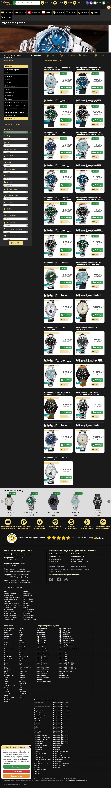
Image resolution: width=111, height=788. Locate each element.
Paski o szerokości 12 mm (61, 713)
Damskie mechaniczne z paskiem (15, 105)
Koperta (9, 162)
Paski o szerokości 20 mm (61, 729)
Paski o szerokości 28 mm (61, 741)
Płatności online (28, 601)
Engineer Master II (10, 86)
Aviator (6, 638)
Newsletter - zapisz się (11, 613)
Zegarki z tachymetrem (66, 645)
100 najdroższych (42, 628)
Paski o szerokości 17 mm (61, 723)
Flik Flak (6, 681)
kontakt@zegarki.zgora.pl (25, 554)
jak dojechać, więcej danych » (57, 566)
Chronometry (41, 632)
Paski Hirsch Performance (42, 737)
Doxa (5, 673)
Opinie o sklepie (28, 599)
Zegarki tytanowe (64, 634)
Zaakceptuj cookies (16, 766)
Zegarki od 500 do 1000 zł (66, 663)
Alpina (6, 632)
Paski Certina (38, 729)
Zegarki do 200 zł (64, 654)
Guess (6, 689)
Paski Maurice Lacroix (40, 745)
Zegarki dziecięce (42, 653)
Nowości (10, 66)
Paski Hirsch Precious (40, 739)
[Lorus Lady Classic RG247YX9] (75, 501)
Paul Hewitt (22, 659)
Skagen (21, 673)
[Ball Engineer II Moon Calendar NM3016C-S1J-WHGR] (51, 473)
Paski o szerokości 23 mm (61, 735)
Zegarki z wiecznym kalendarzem (69, 649)
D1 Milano (7, 669)
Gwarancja (7, 601)
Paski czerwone (58, 755)
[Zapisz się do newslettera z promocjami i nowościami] (109, 7)
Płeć (8, 136)
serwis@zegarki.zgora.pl (24, 571)
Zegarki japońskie (42, 657)
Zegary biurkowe (64, 677)
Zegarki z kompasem (65, 642)
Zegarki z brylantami (65, 636)
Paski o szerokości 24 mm (61, 737)
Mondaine (22, 649)
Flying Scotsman (10, 92)
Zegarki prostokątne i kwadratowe (43, 678)
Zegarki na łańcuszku (43, 669)
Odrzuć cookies (16, 771)
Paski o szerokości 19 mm (61, 727)
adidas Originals (9, 628)
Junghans (7, 699)
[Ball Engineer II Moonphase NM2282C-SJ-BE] (51, 148)
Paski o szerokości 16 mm (61, 721)
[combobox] (28, 3)
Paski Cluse (37, 731)
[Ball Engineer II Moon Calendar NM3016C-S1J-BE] (51, 441)
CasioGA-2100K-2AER (53, 511)
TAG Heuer (22, 681)
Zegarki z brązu (41, 646)
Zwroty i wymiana (28, 615)
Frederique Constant (10, 685)
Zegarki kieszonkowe (43, 659)
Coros (5, 667)
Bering (6, 650)
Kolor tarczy (11, 222)
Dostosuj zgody (16, 776)
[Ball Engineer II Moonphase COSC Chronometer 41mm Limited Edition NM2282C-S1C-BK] (51, 246)
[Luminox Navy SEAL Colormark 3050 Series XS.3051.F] (98, 501)
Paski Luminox (38, 743)
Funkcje (9, 176)
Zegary (61, 673)
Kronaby (21, 628)
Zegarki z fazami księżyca (66, 640)
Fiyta (5, 679)
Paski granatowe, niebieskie (61, 757)
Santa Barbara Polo (25, 667)
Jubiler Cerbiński (9, 697)
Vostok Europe (23, 693)
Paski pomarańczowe (59, 759)
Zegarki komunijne (29, 617)
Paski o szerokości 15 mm (61, 719)
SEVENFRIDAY (23, 671)
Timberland (22, 683)
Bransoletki (37, 713)
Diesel (6, 671)
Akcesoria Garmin (39, 702)
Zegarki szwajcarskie (65, 630)
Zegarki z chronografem (66, 638)
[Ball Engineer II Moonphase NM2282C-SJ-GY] (83, 343)
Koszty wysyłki (8, 609)
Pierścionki (37, 761)
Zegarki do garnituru (43, 650)
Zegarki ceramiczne (42, 649)
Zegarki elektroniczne (43, 654)
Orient (21, 653)
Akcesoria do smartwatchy (42, 706)
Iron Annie (7, 693)
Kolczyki (36, 719)
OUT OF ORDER (23, 657)
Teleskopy (37, 767)
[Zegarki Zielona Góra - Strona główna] (6, 2)
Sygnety (36, 765)
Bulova (6, 654)
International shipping (10, 607)
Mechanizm (11, 169)
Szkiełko (9, 202)
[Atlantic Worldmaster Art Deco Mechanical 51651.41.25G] (9, 501)
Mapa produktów (9, 611)
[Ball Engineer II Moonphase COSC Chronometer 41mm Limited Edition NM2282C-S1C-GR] (83, 246)
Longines (21, 634)
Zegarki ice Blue (41, 642)
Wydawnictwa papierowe (41, 769)
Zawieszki (37, 773)
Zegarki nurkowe (42, 673)
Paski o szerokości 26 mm (61, 739)
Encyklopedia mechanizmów (12, 597)
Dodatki (9, 209)
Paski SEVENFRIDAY (40, 753)
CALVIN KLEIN (8, 657)
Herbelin (6, 691)
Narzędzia (37, 723)
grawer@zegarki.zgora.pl (24, 576)
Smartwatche (41, 634)
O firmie (25, 597)
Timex (20, 685)
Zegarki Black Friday (29, 619)
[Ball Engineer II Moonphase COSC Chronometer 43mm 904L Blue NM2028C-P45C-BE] (83, 83)
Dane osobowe (8, 595)
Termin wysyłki (12, 149)
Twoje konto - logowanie (11, 617)
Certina (6, 663)
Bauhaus (6, 642)
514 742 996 (12, 565)
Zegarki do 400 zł (64, 659)
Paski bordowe (57, 749)
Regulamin (26, 607)
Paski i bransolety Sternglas (42, 759)
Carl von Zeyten (8, 659)
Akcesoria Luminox (39, 704)
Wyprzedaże (11, 118)
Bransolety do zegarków (41, 714)
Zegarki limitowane (42, 663)
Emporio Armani (9, 675)
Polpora (21, 661)
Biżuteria (36, 708)
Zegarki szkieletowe (65, 628)
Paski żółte (56, 767)
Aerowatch (7, 630)
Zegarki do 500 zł (64, 661)
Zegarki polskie (41, 675)
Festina (6, 677)
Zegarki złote (63, 653)
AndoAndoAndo (8, 634)
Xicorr (20, 695)
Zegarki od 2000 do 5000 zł (67, 667)
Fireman (7, 89)
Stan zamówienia (28, 611)
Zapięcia (36, 771)
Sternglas (22, 677)
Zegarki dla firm (28, 613)
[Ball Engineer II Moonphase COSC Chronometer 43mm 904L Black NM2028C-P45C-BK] (83, 116)
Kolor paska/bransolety (14, 229)
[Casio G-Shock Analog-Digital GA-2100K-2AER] (53, 501)
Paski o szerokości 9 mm (60, 706)
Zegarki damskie (42, 636)
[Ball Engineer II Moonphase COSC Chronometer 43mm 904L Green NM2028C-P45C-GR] (51, 116)
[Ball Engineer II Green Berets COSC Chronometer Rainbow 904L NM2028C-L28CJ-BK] (51, 408)
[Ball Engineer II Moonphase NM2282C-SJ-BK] (51, 343)
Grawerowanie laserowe (11, 603)
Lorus (20, 636)
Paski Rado (37, 751)
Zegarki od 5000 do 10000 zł (67, 669)
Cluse (5, 665)
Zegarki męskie (41, 638)
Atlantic (6, 636)
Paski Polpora (38, 749)
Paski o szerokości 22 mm (61, 733)
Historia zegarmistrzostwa (12, 605)
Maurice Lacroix (23, 645)
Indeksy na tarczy (12, 236)
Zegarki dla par (41, 640)
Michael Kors (23, 646)
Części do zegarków (10, 593)
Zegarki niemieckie (42, 671)
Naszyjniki (37, 725)
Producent (10, 129)
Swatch (21, 679)
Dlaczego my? (27, 593)
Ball (57, 68)
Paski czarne (57, 753)
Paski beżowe (57, 745)
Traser (21, 689)
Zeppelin (21, 697)
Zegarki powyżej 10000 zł (66, 671)
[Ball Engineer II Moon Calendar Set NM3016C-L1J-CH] (83, 311)
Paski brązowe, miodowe (61, 751)
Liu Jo (20, 632)
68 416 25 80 (55, 564)
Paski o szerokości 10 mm (61, 708)
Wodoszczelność (12, 195)
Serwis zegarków (28, 609)
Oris (20, 654)
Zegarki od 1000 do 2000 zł (67, 665)
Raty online (26, 605)
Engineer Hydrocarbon (12, 72)
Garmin (6, 687)
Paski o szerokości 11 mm (61, 710)
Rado (20, 663)
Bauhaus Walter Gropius (9, 646)
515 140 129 (12, 560)
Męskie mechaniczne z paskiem (15, 112)
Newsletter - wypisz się (11, 615)
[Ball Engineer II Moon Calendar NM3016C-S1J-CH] (83, 441)
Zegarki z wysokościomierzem (68, 650)
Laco (20, 630)
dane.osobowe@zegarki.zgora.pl (78, 780)
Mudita (21, 650)
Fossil (5, 683)
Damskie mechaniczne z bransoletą (16, 102)
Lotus (20, 638)
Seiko (20, 669)
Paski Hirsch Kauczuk (40, 735)
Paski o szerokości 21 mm (61, 731)
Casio (5, 661)
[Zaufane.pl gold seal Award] (12, 538)
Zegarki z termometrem (66, 646)
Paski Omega (38, 747)
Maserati (21, 642)
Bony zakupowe (38, 710)
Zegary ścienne (63, 675)
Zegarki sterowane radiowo (45, 681)
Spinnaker (22, 675)
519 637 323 (12, 571)
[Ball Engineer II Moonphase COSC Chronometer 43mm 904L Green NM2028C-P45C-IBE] (83, 278)
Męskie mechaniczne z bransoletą (15, 108)
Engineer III (8, 79)
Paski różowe (57, 761)
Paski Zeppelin (38, 757)
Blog (5, 591)
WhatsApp (13, 582)
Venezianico (22, 691)
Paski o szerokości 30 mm (61, 743)
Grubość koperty (12, 189)
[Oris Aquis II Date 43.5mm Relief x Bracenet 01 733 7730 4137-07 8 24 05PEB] (31, 501)
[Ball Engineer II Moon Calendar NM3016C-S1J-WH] (51, 311)
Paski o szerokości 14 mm (61, 717)
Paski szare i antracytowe (61, 763)
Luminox (21, 640)
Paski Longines (38, 741)
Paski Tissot (37, 755)
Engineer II (8, 76)
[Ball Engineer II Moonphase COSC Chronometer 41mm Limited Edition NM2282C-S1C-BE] (83, 181)
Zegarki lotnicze (41, 665)
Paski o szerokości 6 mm (60, 702)
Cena (8, 142)
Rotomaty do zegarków (41, 763)
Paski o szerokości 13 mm (61, 714)
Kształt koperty (12, 215)
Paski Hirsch (37, 733)
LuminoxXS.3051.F (97, 511)
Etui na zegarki (38, 717)
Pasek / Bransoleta (13, 156)
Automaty (40, 630)
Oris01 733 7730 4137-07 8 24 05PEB (31, 512)
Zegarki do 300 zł (64, 657)
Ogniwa (36, 727)
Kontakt (25, 591)
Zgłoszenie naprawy (10, 619)
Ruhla (20, 665)
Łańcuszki (37, 721)
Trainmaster (9, 99)
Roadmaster (9, 95)
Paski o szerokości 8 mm (60, 704)
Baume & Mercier (9, 649)
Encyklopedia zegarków (11, 599)
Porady (25, 603)
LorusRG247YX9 (75, 511)
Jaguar (6, 695)
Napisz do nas (27, 595)
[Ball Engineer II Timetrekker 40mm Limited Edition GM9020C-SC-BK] (83, 408)
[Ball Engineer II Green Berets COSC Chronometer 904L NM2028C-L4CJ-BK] (83, 376)
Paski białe (56, 747)
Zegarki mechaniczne (43, 667)
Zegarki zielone (41, 645)
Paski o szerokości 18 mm (61, 725)
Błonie (6, 653)
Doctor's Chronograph (12, 69)
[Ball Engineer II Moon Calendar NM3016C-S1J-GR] (51, 278)
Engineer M (8, 82)
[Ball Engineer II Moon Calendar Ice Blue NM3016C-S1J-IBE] (51, 83)
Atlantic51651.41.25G (9, 511)
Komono (6, 701)
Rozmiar (9, 182)
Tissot (20, 687)
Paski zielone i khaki (59, 765)
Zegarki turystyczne (65, 632)
